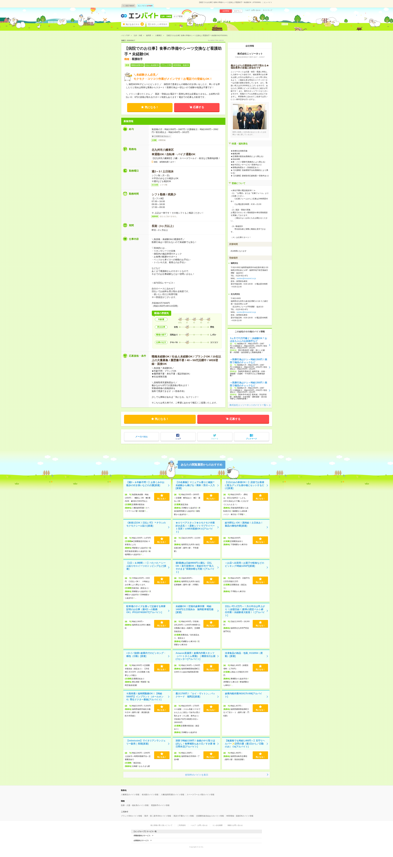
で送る (141, 436)
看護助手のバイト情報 (160, 805)
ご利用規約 (181, 825)
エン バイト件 (145, 6)
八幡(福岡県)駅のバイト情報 (172, 795)
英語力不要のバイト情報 (183, 816)
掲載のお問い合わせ (235, 825)
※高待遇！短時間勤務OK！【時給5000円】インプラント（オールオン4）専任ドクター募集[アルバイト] (144, 696)
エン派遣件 (128, 6)
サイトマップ (267, 10)
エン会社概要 (217, 825)
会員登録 (225, 11)
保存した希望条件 (159, 24)
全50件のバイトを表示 (196, 775)
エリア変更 (178, 16)
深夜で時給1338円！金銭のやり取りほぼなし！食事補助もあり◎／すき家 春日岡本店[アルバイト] (195, 743)
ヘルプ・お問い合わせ (253, 10)
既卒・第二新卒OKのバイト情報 (157, 816)
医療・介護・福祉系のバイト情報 (135, 805)
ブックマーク (251, 439)
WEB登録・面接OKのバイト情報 (239, 816)
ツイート (214, 439)
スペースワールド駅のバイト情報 (200, 795)
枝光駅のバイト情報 (150, 795)
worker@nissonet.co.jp (246, 278)
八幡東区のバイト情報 (130, 795)
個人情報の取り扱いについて (161, 825)
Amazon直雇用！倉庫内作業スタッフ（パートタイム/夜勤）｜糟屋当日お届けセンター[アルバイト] (195, 656)
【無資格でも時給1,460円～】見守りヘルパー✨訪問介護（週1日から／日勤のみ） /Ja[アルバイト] (245, 743)
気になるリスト (134, 24)
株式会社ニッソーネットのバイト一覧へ (249, 405)
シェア (178, 439)
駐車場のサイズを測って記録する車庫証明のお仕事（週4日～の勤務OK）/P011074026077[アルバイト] (145, 609)
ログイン (237, 11)
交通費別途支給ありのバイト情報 (210, 816)
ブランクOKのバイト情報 (131, 816)
